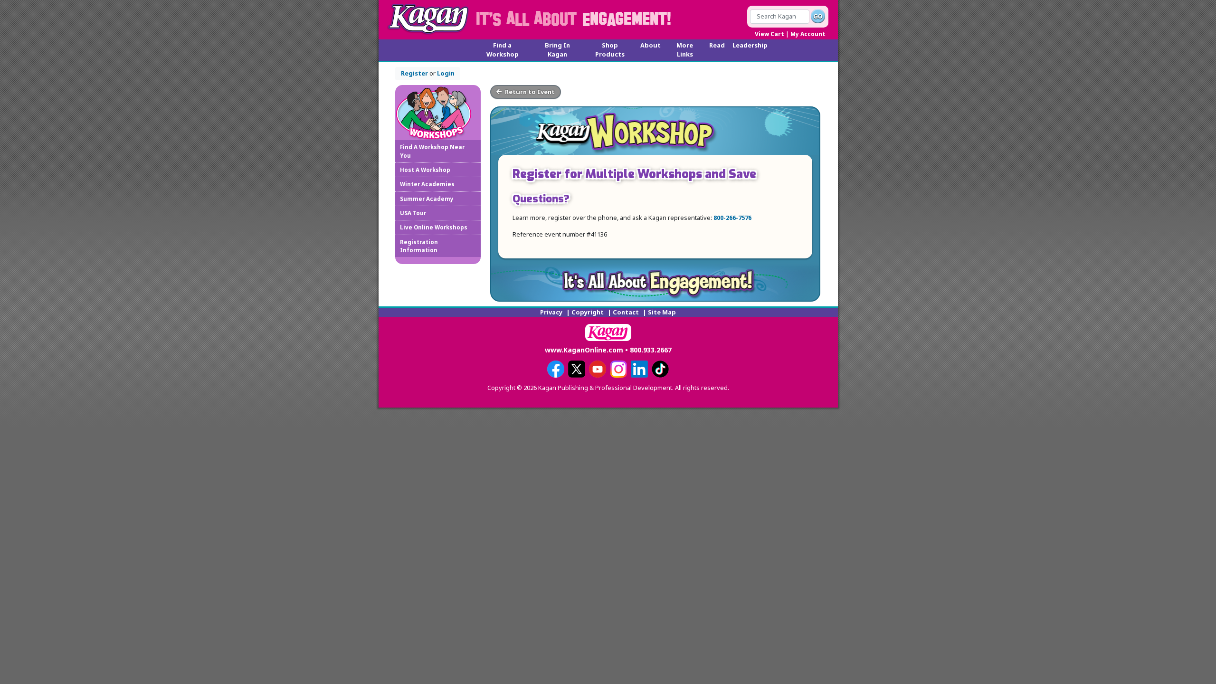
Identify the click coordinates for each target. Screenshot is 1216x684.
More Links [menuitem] (684, 49)
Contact (626, 312)
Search (818, 16)
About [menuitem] (650, 45)
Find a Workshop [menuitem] (502, 49)
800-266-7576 (732, 217)
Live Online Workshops (433, 227)
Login (446, 73)
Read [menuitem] (717, 45)
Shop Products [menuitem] (610, 49)
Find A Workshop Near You (432, 151)
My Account (808, 34)
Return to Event (529, 91)
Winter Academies (427, 184)
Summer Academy (427, 198)
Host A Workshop (425, 169)
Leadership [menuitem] (750, 45)
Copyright (587, 312)
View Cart (769, 34)
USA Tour (413, 213)
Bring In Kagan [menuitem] (557, 49)
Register (414, 73)
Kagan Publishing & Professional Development (428, 19)
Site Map (662, 312)
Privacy (551, 312)
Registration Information (419, 246)
